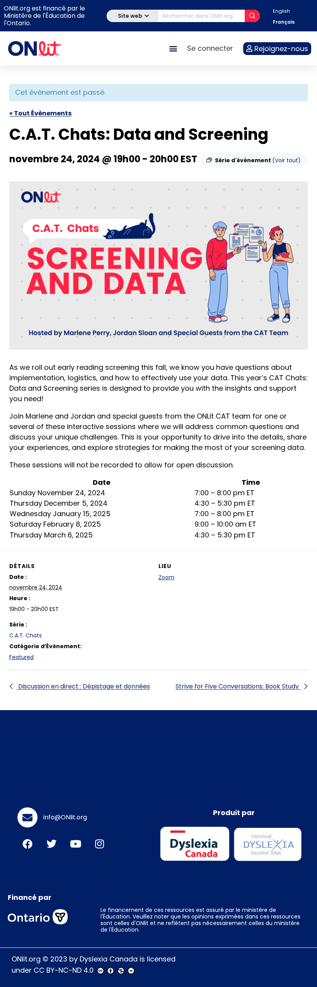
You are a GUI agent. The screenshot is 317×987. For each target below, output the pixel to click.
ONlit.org (26, 959)
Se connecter (210, 48)
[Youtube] (75, 844)
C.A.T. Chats (25, 635)
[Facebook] (27, 844)
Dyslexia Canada (109, 959)
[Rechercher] (252, 16)
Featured (21, 657)
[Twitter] (51, 844)
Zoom (166, 577)
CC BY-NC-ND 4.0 (64, 970)
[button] (173, 48)
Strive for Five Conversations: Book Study (238, 686)
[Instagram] (99, 844)
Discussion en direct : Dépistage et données (83, 686)
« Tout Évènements (40, 113)
